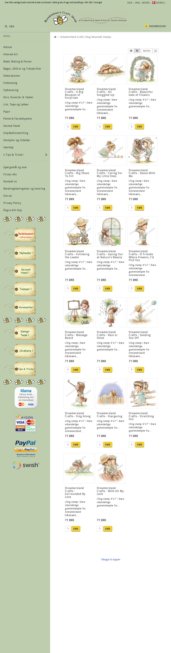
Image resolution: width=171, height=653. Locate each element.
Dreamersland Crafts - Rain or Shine (107, 335)
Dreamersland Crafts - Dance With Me (142, 173)
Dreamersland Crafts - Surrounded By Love (75, 492)
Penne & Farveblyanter (17, 118)
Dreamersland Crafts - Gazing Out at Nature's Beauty (110, 254)
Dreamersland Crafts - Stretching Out (141, 416)
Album (7, 47)
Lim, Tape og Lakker (16, 104)
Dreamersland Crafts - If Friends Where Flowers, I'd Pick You (141, 256)
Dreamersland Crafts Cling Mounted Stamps (85, 37)
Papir (6, 111)
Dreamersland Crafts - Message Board (76, 335)
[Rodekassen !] (20, 235)
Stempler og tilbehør (16, 140)
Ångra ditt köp (12, 210)
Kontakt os (10, 181)
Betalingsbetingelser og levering (24, 188)
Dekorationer (11, 75)
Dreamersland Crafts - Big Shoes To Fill (77, 173)
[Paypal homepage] (25, 448)
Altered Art (10, 54)
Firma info (10, 174)
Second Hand (11, 125)
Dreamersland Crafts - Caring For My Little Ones (109, 173)
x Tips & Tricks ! (13, 154)
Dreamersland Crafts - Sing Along (78, 415)
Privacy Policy (12, 203)
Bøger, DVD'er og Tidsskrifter (22, 68)
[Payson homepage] (25, 423)
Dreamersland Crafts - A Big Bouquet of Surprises (74, 94)
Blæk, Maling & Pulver (17, 61)
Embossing (10, 83)
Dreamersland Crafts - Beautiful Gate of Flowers (141, 92)
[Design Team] (20, 332)
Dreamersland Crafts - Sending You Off (140, 335)
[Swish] (25, 465)
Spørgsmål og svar (15, 167)
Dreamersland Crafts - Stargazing (109, 415)
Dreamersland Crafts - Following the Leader (77, 254)
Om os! (7, 195)
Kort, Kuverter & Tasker (18, 97)
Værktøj (8, 147)
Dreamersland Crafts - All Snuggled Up (106, 92)
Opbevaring (10, 90)
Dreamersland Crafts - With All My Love (110, 491)
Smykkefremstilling (15, 133)
